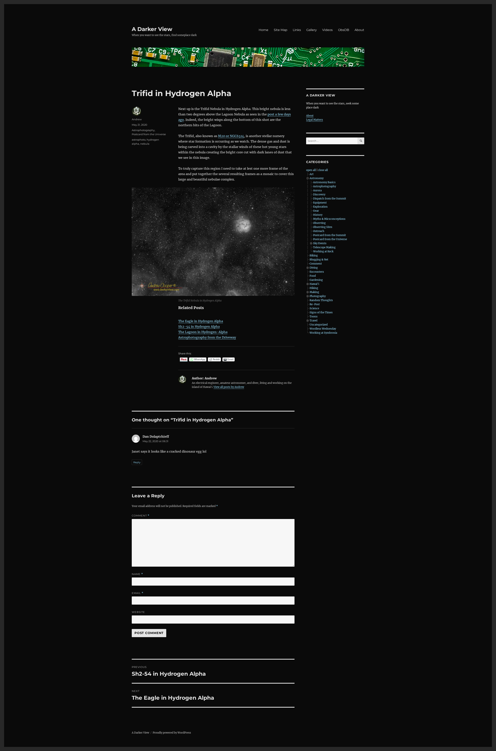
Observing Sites (322, 227)
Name (137, 574)
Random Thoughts (321, 300)
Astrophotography (143, 130)
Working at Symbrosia (323, 332)
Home (263, 30)
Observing (319, 223)
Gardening (316, 280)
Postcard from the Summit (329, 235)
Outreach (318, 231)
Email (137, 593)
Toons (314, 316)
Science (314, 308)
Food (313, 276)
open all (311, 170)
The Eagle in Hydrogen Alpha (200, 321)
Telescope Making (324, 247)
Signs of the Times (321, 312)
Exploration (320, 206)
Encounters (317, 271)
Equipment (320, 202)
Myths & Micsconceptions (329, 219)
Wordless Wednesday (323, 328)
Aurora (317, 190)
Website (138, 612)
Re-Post (315, 304)
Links (297, 30)
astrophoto (139, 139)
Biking (314, 255)
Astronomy (317, 178)
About (359, 30)
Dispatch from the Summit (329, 198)
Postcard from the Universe (149, 134)
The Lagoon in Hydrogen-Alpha (202, 332)
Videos (327, 30)
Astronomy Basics (324, 182)
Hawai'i (314, 284)
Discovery (319, 194)
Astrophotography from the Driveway (207, 337)
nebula (144, 143)
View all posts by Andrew (229, 387)
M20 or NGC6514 (231, 136)
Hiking (314, 288)
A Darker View (152, 29)
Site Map (280, 30)
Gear (316, 210)
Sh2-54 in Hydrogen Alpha (199, 326)
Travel (313, 320)
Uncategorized (319, 324)
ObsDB (343, 30)
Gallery (311, 30)
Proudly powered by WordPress (172, 732)
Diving (314, 267)
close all (323, 170)
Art (311, 174)
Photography (318, 296)
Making (314, 292)
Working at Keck (323, 251)
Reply (136, 462)
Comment (140, 515)
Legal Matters (314, 119)
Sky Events (319, 243)
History (317, 215)
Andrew (137, 119)
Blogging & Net (319, 259)
